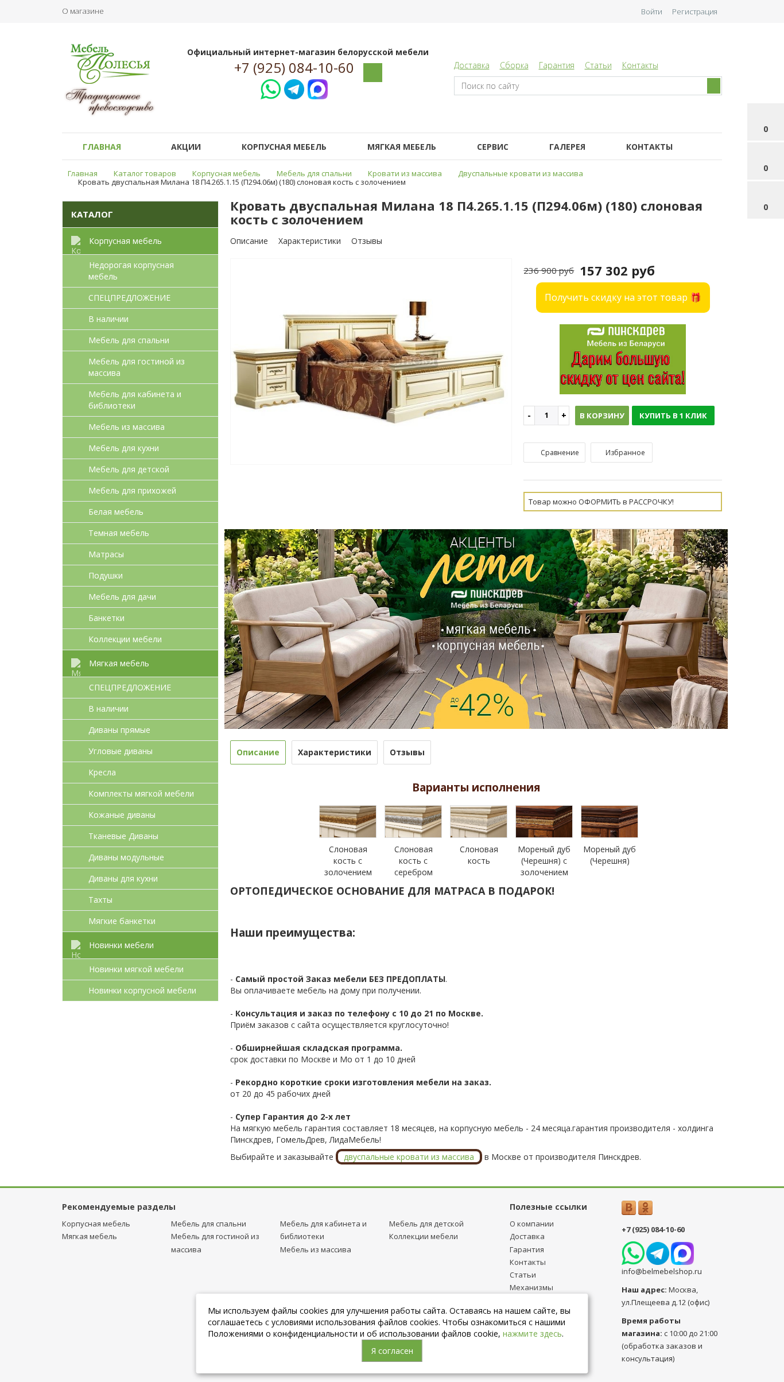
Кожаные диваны (122, 814)
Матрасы (106, 554)
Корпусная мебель (284, 146)
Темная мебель (118, 532)
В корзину (602, 415)
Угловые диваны (120, 751)
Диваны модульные (126, 857)
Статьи (598, 65)
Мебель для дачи (122, 596)
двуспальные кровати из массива (409, 1156)
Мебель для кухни (123, 447)
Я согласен (392, 1350)
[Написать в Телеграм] (294, 87)
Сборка (514, 65)
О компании (532, 1223)
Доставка (472, 65)
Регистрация (694, 11)
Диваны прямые (119, 729)
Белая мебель (115, 511)
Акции (186, 146)
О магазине (83, 11)
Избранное (624, 452)
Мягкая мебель (401, 146)
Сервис (493, 146)
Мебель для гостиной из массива (136, 367)
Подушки (105, 575)
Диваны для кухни (123, 878)
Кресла (102, 772)
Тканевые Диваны (123, 835)
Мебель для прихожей (132, 490)
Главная (102, 146)
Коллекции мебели (125, 639)
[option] (371, 362)
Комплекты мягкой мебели (141, 793)
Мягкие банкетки (122, 920)
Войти (651, 11)
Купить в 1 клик (673, 415)
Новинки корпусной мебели (142, 990)
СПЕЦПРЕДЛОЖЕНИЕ (129, 297)
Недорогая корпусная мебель (131, 270)
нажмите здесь (532, 1333)
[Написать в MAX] (318, 87)
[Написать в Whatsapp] (271, 87)
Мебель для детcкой (128, 469)
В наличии (108, 318)
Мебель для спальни (128, 340)
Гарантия (557, 65)
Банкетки (106, 617)
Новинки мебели (121, 945)
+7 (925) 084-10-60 (294, 67)
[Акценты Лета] (476, 628)
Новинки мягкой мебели (136, 969)
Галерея (567, 146)
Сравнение (559, 452)
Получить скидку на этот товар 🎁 (623, 297)
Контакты (640, 65)
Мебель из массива (126, 426)
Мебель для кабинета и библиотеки (134, 400)
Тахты (100, 899)
